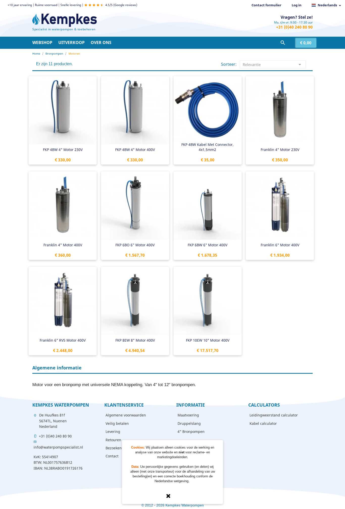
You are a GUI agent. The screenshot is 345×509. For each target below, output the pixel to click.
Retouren (113, 439)
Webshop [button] (42, 42)
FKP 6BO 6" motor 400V (135, 244)
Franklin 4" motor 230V (280, 149)
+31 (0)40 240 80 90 (294, 27)
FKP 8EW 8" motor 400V (135, 340)
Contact (112, 456)
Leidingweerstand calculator (274, 415)
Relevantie (273, 64)
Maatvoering (188, 415)
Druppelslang (189, 423)
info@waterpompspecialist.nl (58, 447)
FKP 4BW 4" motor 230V (63, 149)
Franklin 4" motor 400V (62, 244)
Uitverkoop (71, 42)
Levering (113, 431)
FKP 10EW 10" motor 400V (207, 340)
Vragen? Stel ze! (297, 17)
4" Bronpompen (191, 431)
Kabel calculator (263, 423)
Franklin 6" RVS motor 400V (63, 340)
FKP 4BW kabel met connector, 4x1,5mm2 (207, 147)
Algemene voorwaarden (126, 415)
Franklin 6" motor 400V (280, 244)
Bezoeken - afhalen (122, 448)
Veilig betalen (117, 423)
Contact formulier (266, 5)
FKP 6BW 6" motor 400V (207, 244)
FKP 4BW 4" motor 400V (135, 149)
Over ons (101, 42)
